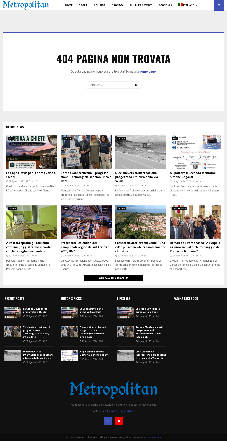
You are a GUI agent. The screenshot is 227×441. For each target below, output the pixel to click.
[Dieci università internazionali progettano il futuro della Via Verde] (140, 152)
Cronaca (118, 5)
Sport (83, 5)
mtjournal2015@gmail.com (120, 411)
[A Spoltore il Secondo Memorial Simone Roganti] (195, 152)
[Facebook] (108, 421)
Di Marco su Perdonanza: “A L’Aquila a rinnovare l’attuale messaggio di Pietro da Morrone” (195, 247)
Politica (99, 5)
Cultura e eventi (179, 209)
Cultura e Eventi (141, 5)
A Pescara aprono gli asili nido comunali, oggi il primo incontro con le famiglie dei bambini (29, 247)
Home (69, 5)
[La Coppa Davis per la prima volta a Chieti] (31, 152)
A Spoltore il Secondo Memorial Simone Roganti (193, 175)
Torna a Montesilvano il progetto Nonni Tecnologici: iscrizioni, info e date (86, 177)
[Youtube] (119, 421)
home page (147, 71)
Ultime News (15, 127)
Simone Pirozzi (153, 437)
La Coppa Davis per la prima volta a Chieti (31, 175)
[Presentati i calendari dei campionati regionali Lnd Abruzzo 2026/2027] (86, 222)
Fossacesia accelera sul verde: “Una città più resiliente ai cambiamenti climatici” (140, 247)
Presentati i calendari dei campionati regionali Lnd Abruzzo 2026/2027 (85, 247)
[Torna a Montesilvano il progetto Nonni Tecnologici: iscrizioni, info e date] (86, 152)
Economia (165, 5)
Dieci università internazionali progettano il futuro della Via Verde (136, 177)
